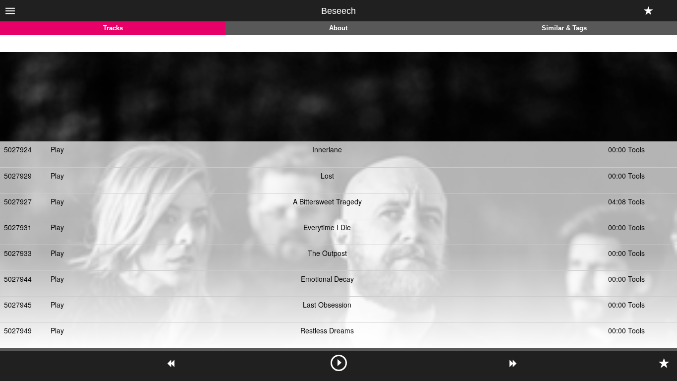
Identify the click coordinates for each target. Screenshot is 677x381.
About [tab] (338, 28)
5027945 (18, 305)
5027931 (18, 227)
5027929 (18, 176)
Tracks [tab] (113, 28)
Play (57, 149)
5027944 (18, 279)
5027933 (18, 253)
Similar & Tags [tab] (564, 28)
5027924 (18, 149)
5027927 (18, 201)
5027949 (18, 330)
